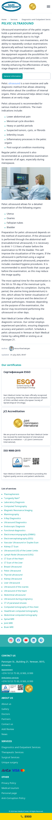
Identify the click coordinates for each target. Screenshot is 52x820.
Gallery (5, 708)
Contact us (7, 724)
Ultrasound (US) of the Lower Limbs (20, 550)
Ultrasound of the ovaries (15, 586)
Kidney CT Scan (10, 546)
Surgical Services (10, 757)
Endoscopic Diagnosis (13, 526)
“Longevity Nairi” (11, 498)
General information (12, 76)
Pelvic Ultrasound (11, 570)
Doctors (6, 714)
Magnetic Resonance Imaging (17, 510)
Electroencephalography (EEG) (17, 538)
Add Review (8, 729)
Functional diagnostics (13, 530)
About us (6, 703)
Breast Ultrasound (12, 566)
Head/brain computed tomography (20, 611)
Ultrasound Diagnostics (14, 522)
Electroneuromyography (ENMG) (18, 534)
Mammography (10, 514)
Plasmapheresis (10, 494)
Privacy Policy (9, 782)
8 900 (23, 673)
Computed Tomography (14, 506)
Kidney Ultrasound (12, 578)
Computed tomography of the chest (20, 607)
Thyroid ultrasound (12, 574)
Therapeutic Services (13, 752)
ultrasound (14, 83)
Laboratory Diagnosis (13, 502)
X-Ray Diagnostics (11, 518)
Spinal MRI (8, 619)
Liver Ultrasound (11, 582)
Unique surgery (10, 762)
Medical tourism (10, 788)
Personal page (9, 793)
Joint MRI (7, 623)
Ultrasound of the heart (14, 590)
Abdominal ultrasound (13, 595)
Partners (6, 719)
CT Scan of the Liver (12, 562)
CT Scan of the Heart (13, 558)
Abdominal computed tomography (19, 615)
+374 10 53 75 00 (10, 673)
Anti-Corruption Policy (13, 798)
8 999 (30, 673)
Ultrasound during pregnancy (17, 599)
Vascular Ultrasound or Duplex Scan (20, 542)
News (4, 734)
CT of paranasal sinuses (14, 603)
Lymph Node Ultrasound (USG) (17, 554)
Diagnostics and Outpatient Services (21, 747)
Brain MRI (7, 627)
